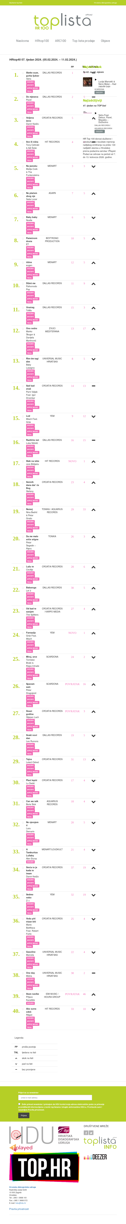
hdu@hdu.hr (21, 1203)
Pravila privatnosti (19, 1209)
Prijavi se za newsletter (28, 1092)
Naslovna (22, 41)
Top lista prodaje (83, 41)
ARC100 (60, 41)
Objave (105, 41)
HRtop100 (42, 41)
